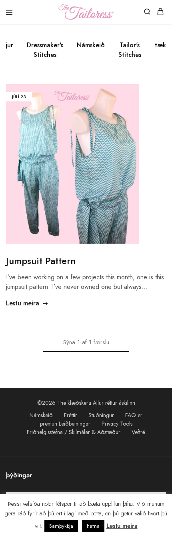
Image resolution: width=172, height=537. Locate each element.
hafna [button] (93, 526)
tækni (163, 45)
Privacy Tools (117, 424)
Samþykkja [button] (61, 526)
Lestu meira (22, 303)
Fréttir (70, 415)
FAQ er (133, 415)
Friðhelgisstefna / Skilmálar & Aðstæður (73, 432)
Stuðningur (101, 415)
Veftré (138, 432)
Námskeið (91, 45)
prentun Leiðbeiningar (65, 424)
